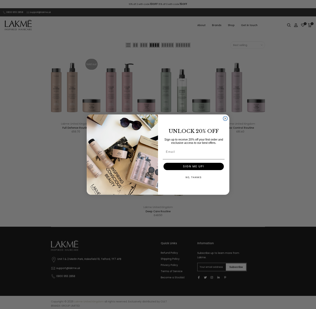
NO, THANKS (194, 177)
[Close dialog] (225, 118)
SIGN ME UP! (193, 166)
